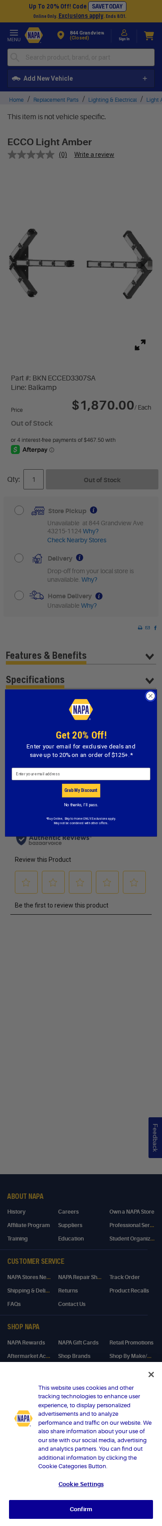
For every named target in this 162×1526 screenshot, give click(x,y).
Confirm (81, 1509)
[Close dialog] (150, 696)
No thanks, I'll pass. (81, 804)
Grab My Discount (81, 790)
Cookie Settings (81, 1484)
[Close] (151, 1374)
